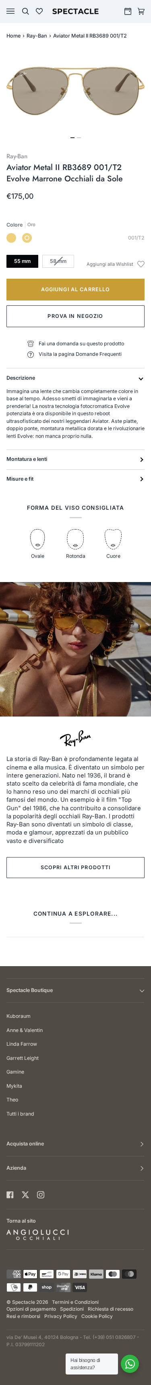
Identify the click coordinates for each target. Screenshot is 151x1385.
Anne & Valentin (24, 1030)
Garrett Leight (22, 1058)
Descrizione (20, 378)
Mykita (14, 1086)
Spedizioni (72, 1309)
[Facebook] (10, 1194)
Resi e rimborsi (23, 1316)
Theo (12, 1100)
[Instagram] (40, 1194)
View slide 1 (72, 137)
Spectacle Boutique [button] (29, 990)
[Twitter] (25, 1194)
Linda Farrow (21, 1044)
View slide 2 (79, 137)
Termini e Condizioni (75, 1302)
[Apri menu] (18, 11)
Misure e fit (19, 479)
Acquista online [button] (25, 1144)
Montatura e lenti (26, 459)
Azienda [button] (16, 1168)
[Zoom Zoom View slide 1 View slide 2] (75, 96)
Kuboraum (18, 1016)
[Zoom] (75, 91)
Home (13, 36)
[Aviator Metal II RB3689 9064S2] (11, 238)
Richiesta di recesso (110, 1309)
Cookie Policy (97, 1316)
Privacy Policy (60, 1316)
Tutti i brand (20, 1114)
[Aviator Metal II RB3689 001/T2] (27, 238)
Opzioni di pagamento (31, 1309)
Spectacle (23, 1302)
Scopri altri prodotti (76, 867)
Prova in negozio (75, 316)
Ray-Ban (37, 36)
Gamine (15, 1072)
